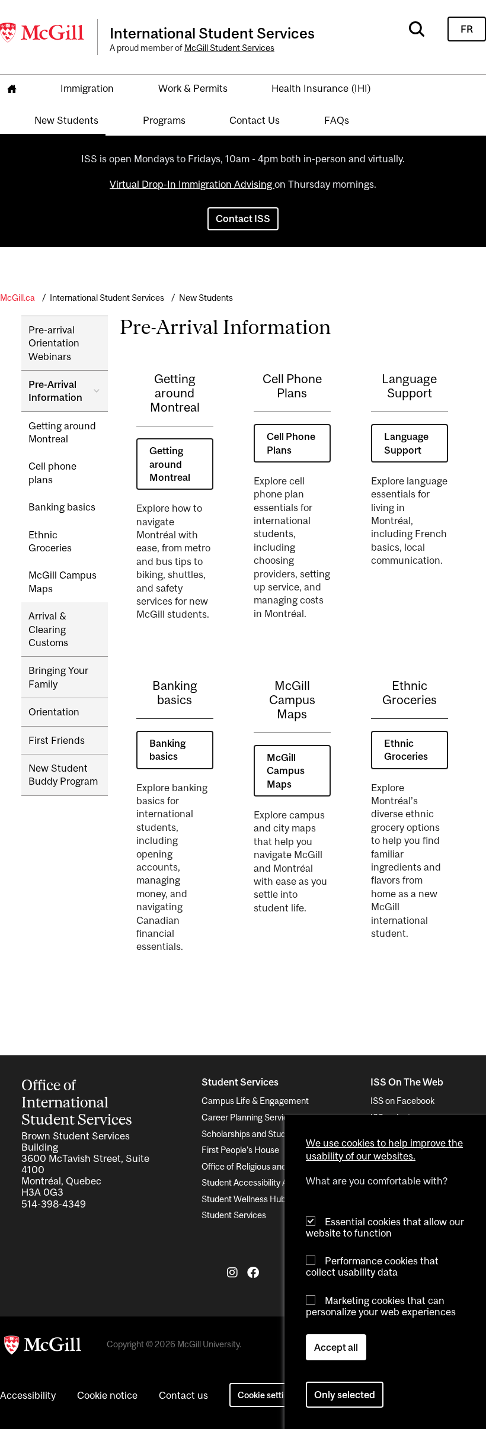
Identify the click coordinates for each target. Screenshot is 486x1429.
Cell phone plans (52, 472)
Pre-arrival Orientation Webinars (53, 343)
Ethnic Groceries (50, 541)
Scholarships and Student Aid (257, 1134)
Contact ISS (243, 218)
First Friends (56, 740)
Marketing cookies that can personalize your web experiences (381, 1306)
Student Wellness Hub (244, 1199)
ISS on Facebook (402, 1101)
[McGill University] (42, 32)
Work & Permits (193, 88)
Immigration (87, 88)
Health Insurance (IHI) (321, 88)
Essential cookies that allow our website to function (385, 1227)
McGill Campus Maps (62, 581)
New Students (66, 120)
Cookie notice (107, 1395)
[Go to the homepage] (12, 89)
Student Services (234, 1215)
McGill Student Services (229, 48)
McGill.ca (17, 298)
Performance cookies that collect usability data (372, 1266)
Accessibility (28, 1395)
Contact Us (254, 120)
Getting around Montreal (62, 432)
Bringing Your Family (58, 676)
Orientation (53, 712)
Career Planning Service (247, 1117)
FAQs (336, 120)
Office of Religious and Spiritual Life (268, 1166)
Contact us (183, 1395)
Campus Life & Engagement (255, 1101)
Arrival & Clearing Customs (48, 629)
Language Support (406, 443)
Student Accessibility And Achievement (275, 1182)
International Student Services (107, 298)
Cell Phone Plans (291, 443)
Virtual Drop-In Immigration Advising (192, 184)
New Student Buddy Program (63, 774)
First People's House (240, 1150)
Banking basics (61, 507)
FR (467, 29)
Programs (164, 120)
